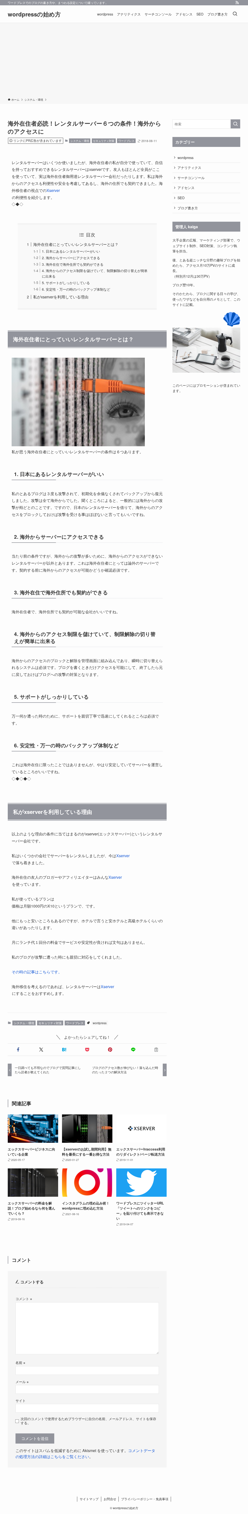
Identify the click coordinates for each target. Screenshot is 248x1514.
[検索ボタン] (235, 14)
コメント (24, 1298)
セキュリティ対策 (103, 141)
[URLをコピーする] (156, 1049)
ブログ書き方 (188, 207)
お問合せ (110, 1499)
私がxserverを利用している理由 (60, 297)
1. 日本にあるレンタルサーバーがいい (71, 251)
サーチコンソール (191, 177)
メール (22, 1381)
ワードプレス (126, 141)
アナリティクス (189, 167)
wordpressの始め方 (34, 14)
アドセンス (186, 187)
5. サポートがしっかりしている (66, 282)
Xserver (53, 190)
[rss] (237, 2)
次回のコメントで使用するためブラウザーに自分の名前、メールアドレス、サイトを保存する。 (88, 1420)
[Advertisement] (124, 61)
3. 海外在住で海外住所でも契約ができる (72, 264)
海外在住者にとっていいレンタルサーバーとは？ (75, 244)
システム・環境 (79, 141)
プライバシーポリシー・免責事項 (144, 1499)
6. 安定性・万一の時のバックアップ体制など (76, 289)
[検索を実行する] (235, 124)
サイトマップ (89, 1499)
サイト (21, 1400)
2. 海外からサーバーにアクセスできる (71, 257)
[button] (18, 1049)
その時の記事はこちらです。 (37, 972)
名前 (20, 1362)
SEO (181, 197)
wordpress (100, 1023)
